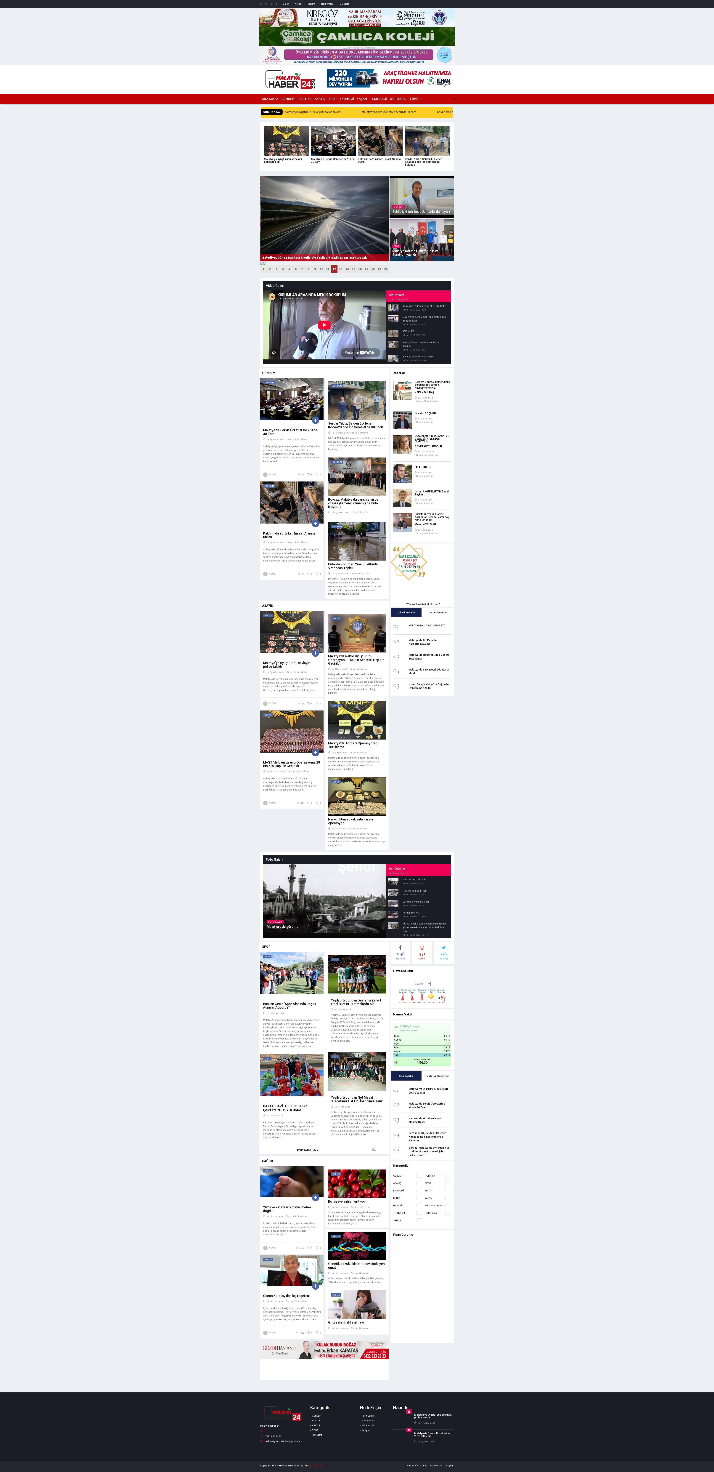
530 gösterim (360, 669)
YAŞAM (362, 99)
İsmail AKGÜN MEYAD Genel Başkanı (432, 493)
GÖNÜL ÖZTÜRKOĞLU (428, 446)
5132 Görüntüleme (298, 1216)
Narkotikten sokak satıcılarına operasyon (350, 821)
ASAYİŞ (320, 99)
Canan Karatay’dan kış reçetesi (286, 1296)
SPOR (333, 99)
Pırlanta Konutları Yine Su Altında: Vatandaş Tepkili (353, 566)
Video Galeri (368, 1420)
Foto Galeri (368, 1415)
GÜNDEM (288, 99)
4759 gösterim (361, 1327)
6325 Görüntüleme (428, 401)
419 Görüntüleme (299, 771)
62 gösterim (361, 432)
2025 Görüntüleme (429, 533)
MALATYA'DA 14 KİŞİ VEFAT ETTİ (427, 625)
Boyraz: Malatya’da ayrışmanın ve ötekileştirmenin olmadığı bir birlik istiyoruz (353, 503)
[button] (263, 269)
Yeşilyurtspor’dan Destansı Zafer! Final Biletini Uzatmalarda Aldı (356, 1002)
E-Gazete (344, 3)
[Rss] (261, 3)
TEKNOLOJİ (378, 99)
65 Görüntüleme (298, 439)
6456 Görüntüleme (429, 454)
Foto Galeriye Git (398, 873)
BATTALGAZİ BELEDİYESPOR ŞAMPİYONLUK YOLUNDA (285, 1108)
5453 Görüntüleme (298, 1301)
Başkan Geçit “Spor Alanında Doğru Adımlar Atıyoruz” (289, 1005)
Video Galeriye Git (399, 299)
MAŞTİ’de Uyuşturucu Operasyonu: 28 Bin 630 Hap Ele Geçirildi (291, 764)
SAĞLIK (397, 1220)
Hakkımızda (327, 3)
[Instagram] (266, 3)
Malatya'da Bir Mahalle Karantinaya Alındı (423, 642)
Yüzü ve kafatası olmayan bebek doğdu (287, 1209)
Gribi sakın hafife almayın (347, 1322)
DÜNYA (397, 1198)
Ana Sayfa (270, 99)
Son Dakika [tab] (406, 1076)
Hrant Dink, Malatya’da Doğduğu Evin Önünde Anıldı (429, 686)
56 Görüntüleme (298, 671)
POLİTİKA (305, 99)
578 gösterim (360, 752)
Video (298, 3)
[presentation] (261, 263)
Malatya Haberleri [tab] (438, 1076)
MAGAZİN (398, 1205)
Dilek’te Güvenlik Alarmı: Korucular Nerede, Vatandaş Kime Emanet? (432, 517)
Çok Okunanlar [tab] (406, 612)
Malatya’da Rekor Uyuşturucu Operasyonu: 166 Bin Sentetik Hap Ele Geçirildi (356, 659)
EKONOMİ (347, 99)
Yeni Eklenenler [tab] (437, 612)
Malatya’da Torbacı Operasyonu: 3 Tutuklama (353, 745)
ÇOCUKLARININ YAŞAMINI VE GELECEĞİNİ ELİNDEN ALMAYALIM (432, 438)
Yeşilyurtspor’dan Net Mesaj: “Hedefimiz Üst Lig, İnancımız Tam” (357, 1099)
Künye (423, 1465)
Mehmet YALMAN (425, 524)
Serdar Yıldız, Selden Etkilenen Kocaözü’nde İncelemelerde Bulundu (423, 162)
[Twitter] (272, 3)
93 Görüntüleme (298, 542)
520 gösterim (362, 573)
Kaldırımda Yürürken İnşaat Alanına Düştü (379, 160)
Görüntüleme (426, 421)
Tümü (414, 99)
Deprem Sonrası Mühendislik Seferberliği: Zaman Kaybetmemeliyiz (432, 384)
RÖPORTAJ (398, 99)
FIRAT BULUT (423, 467)
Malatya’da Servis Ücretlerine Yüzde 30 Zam (333, 160)
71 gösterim (361, 512)
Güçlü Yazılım (316, 1465)
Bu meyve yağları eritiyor (346, 1201)
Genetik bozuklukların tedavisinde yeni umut (356, 1265)
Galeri (286, 3)
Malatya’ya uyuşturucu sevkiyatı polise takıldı (283, 160)
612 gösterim (360, 828)
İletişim (311, 3)
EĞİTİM (428, 1190)
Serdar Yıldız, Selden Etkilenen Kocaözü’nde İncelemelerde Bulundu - (349, 112)
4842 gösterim (361, 1207)
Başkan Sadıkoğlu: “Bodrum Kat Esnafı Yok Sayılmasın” (304, 257)
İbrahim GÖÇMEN (425, 413)
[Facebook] (276, 3)
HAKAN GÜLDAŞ (424, 392)
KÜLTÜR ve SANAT (434, 1205)
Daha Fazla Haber (308, 1149)
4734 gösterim (361, 1273)
